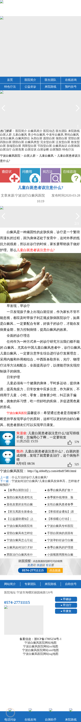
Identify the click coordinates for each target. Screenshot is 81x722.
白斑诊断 (43, 149)
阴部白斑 (18, 142)
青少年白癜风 (36, 134)
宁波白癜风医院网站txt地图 (40, 646)
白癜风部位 (22, 138)
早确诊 (67, 599)
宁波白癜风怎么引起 (20, 540)
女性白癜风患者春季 (60, 504)
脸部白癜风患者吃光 (20, 497)
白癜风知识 (60, 145)
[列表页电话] (40, 566)
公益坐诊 (30, 86)
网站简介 (10, 584)
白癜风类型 (32, 142)
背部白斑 (74, 138)
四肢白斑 (6, 142)
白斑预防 (55, 149)
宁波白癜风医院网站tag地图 (40, 653)
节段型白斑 (44, 145)
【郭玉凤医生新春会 (20, 511)
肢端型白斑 (14, 145)
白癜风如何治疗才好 (20, 547)
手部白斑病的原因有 (60, 533)
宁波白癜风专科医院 (60, 525)
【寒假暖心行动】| (59, 518)
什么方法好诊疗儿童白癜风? (30, 477)
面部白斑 (49, 138)
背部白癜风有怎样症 (20, 533)
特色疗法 (10, 86)
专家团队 (30, 584)
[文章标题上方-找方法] (51, 175)
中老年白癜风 (55, 134)
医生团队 (50, 79)
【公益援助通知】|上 (20, 518)
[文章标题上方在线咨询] (71, 175)
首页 (10, 79)
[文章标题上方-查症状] (10, 175)
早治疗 (67, 605)
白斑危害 (18, 149)
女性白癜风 (7, 138)
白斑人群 (6, 134)
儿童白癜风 (19, 134)
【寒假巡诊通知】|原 (60, 511)
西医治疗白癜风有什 (20, 554)
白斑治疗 (6, 149)
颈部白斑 (61, 138)
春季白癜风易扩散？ (60, 490)
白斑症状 (31, 149)
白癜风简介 (35, 130)
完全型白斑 (47, 142)
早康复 (67, 611)
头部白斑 (36, 138)
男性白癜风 (71, 134)
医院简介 (30, 79)
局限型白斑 (29, 145)
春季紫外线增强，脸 (60, 497)
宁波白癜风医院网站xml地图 (40, 650)
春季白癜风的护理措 (60, 547)
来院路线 (50, 86)
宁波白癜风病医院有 (20, 525)
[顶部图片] (40, 8)
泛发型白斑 (63, 142)
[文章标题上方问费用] (30, 175)
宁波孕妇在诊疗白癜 (60, 540)
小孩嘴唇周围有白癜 (60, 554)
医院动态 (49, 130)
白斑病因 (74, 145)
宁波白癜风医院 (10, 155)
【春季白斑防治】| (19, 490)
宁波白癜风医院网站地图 (40, 642)
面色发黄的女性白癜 (20, 504)
